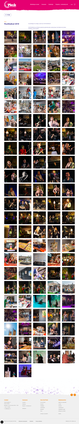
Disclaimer (31, 421)
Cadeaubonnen (60, 407)
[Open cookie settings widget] (2, 422)
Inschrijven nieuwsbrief (44, 413)
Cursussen (43, 4)
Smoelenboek (42, 407)
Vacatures (42, 404)
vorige (8, 14)
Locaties (59, 404)
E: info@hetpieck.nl (7, 408)
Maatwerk (42, 409)
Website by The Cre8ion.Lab (71, 421)
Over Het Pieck (42, 402)
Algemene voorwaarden (62, 402)
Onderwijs (50, 4)
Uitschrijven (24, 408)
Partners (59, 413)
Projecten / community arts (62, 4)
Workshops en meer (34, 4)
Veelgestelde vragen (61, 409)
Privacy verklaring (39, 421)
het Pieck (10, 4)
